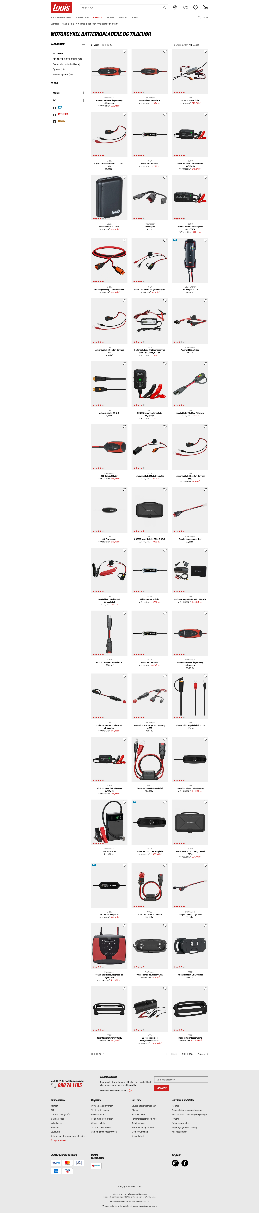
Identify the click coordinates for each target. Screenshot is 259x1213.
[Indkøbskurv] (205, 8)
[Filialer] (175, 8)
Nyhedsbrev (56, 1123)
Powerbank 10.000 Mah (109, 227)
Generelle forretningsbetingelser (187, 1110)
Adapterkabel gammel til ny (190, 539)
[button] (164, 8)
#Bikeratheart (97, 1114)
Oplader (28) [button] (59, 69)
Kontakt (54, 1106)
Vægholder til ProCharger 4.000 (150, 975)
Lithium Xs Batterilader (149, 599)
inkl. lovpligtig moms (130, 1194)
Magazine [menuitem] (122, 17)
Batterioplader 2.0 (190, 289)
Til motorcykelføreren (101, 1127)
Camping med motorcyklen (104, 1131)
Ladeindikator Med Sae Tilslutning (190, 413)
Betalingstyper (138, 1123)
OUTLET (62, 121)
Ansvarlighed (138, 1136)
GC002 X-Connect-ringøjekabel (150, 788)
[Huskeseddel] (195, 8)
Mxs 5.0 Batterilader (149, 163)
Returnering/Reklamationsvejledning (68, 1136)
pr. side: (105, 45)
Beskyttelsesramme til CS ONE (109, 1038)
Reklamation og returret (143, 1127)
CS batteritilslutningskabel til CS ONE (190, 725)
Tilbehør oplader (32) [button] (63, 74)
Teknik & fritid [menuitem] (82, 17)
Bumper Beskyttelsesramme (190, 1038)
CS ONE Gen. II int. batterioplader (149, 851)
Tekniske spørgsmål (60, 1114)
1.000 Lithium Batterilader (150, 100)
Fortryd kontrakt (58, 1140)
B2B (52, 1110)
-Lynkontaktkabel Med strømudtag (149, 476)
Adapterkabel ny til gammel (190, 914)
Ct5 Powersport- (109, 539)
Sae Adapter (150, 227)
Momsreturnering (140, 1131)
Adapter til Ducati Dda (190, 350)
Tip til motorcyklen (100, 1110)
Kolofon (176, 1106)
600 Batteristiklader (109, 476)
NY (60, 107)
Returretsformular (180, 1123)
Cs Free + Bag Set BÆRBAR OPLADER (190, 599)
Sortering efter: (181, 45)
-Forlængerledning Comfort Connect (109, 289)
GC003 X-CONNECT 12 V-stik (150, 914)
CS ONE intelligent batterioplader (190, 788)
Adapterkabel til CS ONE (109, 413)
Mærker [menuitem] (110, 17)
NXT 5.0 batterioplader (109, 914)
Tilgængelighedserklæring (184, 1127)
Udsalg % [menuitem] (97, 17)
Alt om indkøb (138, 1114)
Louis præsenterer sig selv (144, 1106)
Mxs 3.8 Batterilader (149, 662)
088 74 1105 (70, 1086)
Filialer (135, 1110)
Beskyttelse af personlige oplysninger (189, 1114)
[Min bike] (185, 8)
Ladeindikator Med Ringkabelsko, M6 (149, 289)
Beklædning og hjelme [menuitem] (61, 17)
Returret (175, 1119)
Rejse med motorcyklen (102, 1119)
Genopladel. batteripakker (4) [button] (66, 64)
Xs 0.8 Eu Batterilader (190, 100)
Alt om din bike (98, 1123)
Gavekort (55, 1127)
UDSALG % (63, 114)
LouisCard (55, 1131)
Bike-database (57, 1119)
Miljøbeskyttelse (179, 1131)
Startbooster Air (109, 851)
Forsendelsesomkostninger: (113, 1197)
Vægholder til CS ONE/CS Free (190, 975)
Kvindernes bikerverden (102, 1106)
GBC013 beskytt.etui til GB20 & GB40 (149, 539)
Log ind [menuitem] (205, 17)
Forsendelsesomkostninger (144, 1119)
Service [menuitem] (135, 17)
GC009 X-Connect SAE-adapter (109, 662)
